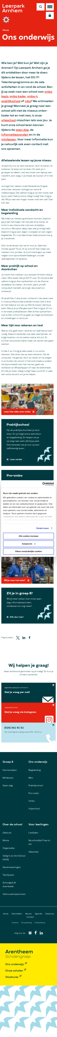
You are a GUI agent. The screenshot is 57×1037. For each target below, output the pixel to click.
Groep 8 (8, 762)
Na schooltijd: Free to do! (39, 842)
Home (6, 30)
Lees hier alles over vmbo (17, 412)
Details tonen (42, 528)
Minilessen (8, 778)
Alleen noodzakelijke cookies (28, 551)
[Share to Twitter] (17, 637)
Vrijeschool (34, 809)
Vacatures (49, 914)
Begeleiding (34, 770)
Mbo (30, 778)
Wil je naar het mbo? (14, 580)
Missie (6, 841)
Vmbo (31, 801)
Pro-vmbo (33, 793)
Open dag (8, 786)
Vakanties (33, 852)
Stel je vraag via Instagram (20, 712)
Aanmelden (17, 914)
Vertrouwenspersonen (14, 894)
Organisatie (9, 848)
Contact (30, 917)
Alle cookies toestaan (28, 536)
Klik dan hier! (16, 617)
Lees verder (16, 459)
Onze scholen (14, 970)
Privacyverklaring (26, 923)
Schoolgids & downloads (9, 885)
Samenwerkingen (12, 867)
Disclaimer (15, 923)
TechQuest (8, 875)
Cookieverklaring (40, 923)
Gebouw (7, 833)
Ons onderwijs (37, 762)
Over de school (12, 824)
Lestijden (33, 833)
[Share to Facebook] (29, 638)
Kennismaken (10, 770)
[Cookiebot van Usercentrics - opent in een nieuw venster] (42, 484)
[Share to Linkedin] (23, 637)
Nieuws (28, 914)
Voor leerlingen (38, 824)
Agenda (38, 914)
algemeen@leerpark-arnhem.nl (16, 688)
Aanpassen (27, 543)
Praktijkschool (35, 786)
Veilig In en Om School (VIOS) (14, 858)
